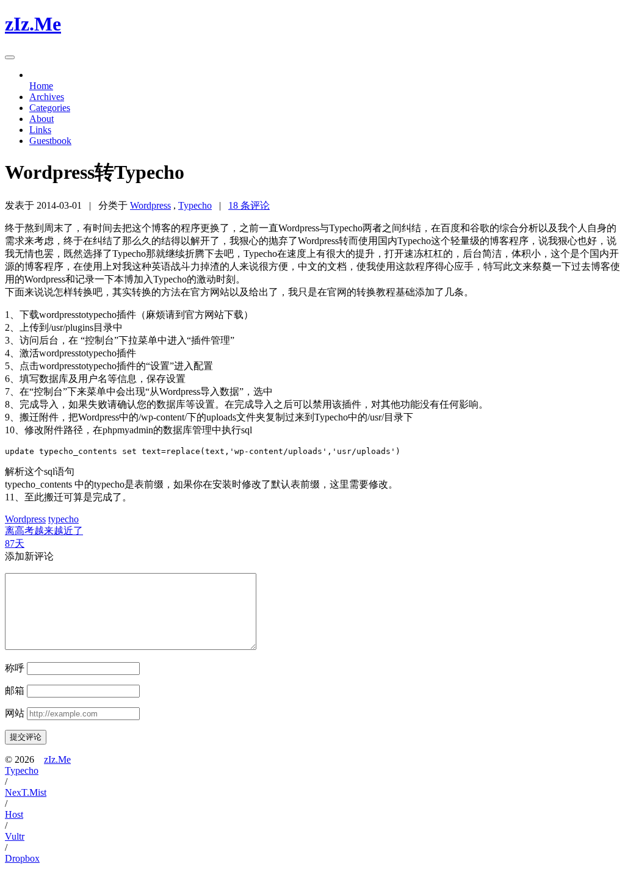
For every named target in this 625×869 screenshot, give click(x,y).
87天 (14, 543)
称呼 (14, 668)
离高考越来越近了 (44, 530)
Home (41, 86)
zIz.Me (57, 759)
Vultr (14, 836)
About (41, 119)
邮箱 (14, 690)
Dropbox (22, 858)
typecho (63, 519)
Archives (46, 97)
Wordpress (150, 205)
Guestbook (50, 140)
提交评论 (26, 736)
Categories (49, 108)
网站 (14, 713)
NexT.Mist (25, 792)
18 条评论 (249, 205)
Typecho (195, 205)
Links (40, 129)
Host (14, 814)
